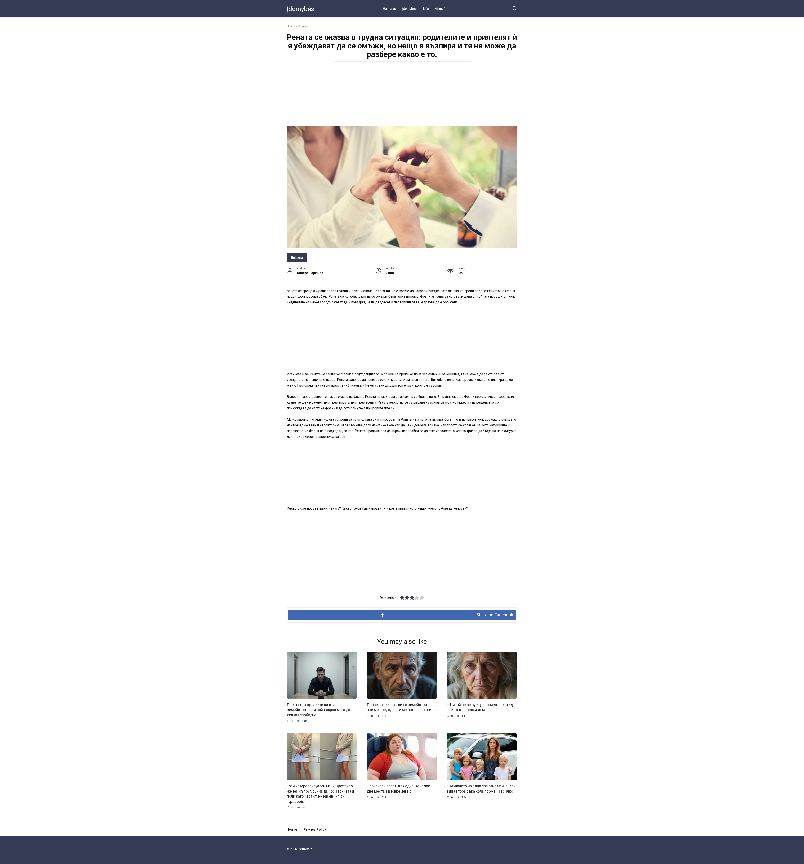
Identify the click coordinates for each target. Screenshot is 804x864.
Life (426, 9)
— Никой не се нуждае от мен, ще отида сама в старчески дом (481, 707)
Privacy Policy (315, 830)
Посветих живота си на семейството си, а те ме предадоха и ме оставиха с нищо (402, 707)
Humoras (389, 9)
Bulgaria (297, 258)
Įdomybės (409, 9)
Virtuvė (440, 9)
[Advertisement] (402, 95)
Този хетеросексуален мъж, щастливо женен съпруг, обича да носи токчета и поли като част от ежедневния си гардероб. (320, 794)
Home (292, 830)
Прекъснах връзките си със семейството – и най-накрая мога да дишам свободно (318, 709)
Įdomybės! (301, 9)
